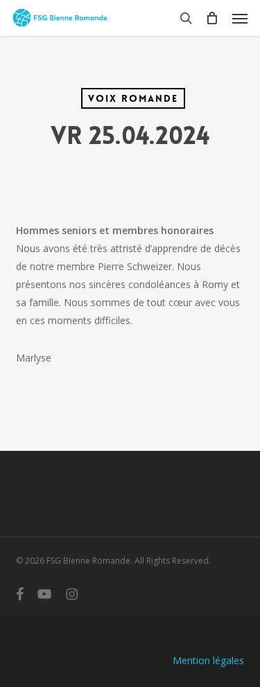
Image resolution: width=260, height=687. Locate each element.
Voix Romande (133, 98)
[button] (240, 18)
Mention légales (208, 660)
